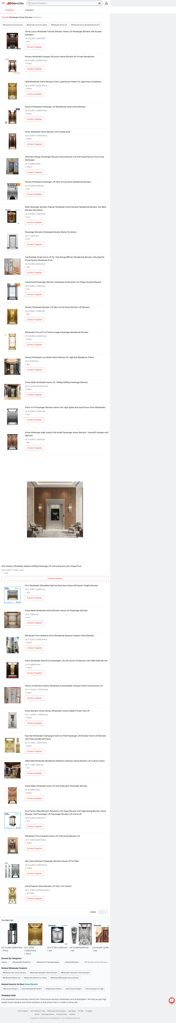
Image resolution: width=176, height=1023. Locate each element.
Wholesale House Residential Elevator (85, 25)
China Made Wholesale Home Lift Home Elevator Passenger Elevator (56, 786)
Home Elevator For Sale (95, 989)
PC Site (81, 1011)
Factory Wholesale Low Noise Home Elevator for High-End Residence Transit (59, 357)
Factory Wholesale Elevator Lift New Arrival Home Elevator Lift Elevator (57, 307)
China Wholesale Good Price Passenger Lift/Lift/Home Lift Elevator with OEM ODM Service (66, 660)
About (37, 1014)
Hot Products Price (37, 1011)
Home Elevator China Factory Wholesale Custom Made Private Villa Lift (57, 710)
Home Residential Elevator (32, 989)
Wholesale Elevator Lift (11, 978)
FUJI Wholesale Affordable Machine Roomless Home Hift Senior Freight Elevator (61, 585)
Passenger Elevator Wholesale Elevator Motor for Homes (50, 232)
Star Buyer (72, 1011)
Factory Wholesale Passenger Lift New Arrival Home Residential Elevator (58, 181)
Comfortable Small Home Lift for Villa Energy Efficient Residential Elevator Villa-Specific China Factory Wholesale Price (64, 259)
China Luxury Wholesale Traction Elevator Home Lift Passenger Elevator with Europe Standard (63, 33)
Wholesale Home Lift (59, 25)
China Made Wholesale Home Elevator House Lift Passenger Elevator (56, 610)
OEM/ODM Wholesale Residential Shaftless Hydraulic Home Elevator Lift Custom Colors (65, 760)
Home (4, 962)
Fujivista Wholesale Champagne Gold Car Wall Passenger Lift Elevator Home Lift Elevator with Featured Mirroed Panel (65, 737)
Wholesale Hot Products (56, 1011)
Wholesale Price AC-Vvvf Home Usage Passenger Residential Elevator (56, 332)
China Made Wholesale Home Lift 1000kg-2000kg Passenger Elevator (56, 382)
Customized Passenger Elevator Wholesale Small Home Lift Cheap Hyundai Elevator (63, 282)
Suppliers (29, 9)
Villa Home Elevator (10, 989)
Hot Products (23, 1011)
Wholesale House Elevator (13, 25)
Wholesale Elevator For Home (35, 978)
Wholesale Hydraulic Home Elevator (43, 972)
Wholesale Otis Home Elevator (14, 972)
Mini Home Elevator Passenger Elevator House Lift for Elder (52, 861)
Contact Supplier (34, 47)
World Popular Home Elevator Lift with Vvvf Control (48, 886)
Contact (72, 1014)
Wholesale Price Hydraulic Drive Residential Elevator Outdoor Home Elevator (59, 635)
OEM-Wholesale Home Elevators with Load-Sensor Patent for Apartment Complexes (63, 81)
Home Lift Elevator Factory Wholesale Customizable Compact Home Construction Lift (64, 685)
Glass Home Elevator (74, 989)
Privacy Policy (61, 1014)
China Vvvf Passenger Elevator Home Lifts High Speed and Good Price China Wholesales (65, 407)
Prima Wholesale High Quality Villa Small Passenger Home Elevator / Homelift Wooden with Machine (66, 434)
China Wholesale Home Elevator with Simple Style (47, 131)
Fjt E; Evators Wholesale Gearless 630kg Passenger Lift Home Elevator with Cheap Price (41, 566)
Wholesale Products (22, 962)
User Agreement (48, 1014)
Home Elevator (72, 962)
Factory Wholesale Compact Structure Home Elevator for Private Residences (59, 56)
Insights (89, 1011)
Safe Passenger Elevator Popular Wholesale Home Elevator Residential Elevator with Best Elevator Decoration (65, 208)
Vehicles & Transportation (48, 962)
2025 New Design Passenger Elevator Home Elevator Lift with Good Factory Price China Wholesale (64, 158)
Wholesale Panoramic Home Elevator (75, 972)
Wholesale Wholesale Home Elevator (65, 978)
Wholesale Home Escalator (37, 25)
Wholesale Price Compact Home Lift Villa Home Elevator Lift (52, 836)
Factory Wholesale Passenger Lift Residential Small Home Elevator (55, 106)
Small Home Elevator (54, 989)
